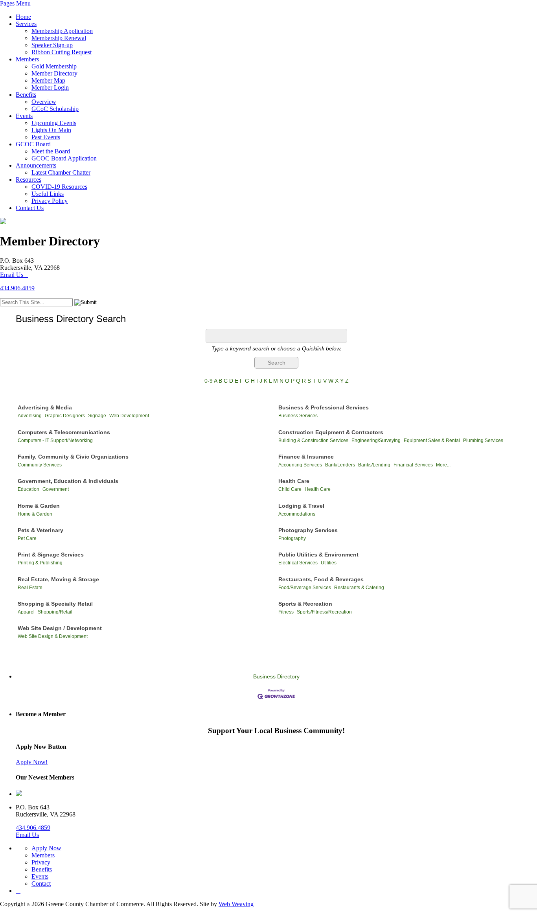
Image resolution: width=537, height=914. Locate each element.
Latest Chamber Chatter (60, 172)
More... (443, 465)
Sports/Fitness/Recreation (324, 612)
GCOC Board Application (64, 158)
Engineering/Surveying (376, 440)
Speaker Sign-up (52, 45)
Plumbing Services (483, 440)
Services (26, 23)
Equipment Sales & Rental (432, 440)
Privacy (40, 862)
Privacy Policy (49, 200)
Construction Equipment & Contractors (330, 432)
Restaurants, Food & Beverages (321, 579)
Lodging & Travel (301, 506)
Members (27, 59)
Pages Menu (15, 3)
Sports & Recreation (305, 604)
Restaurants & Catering (359, 587)
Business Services (298, 415)
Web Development (129, 415)
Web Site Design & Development (53, 636)
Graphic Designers (65, 415)
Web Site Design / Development (60, 628)
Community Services (40, 465)
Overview (43, 101)
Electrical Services (298, 563)
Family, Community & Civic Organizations (73, 456)
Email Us (11, 274)
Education (28, 489)
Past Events (45, 137)
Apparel (26, 612)
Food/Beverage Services (304, 587)
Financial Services (413, 465)
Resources (28, 179)
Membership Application (62, 31)
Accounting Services (300, 465)
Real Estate (30, 587)
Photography (292, 538)
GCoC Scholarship (55, 108)
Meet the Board (50, 151)
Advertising (30, 415)
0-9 (208, 381)
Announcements (36, 165)
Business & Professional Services (323, 407)
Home (23, 16)
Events (24, 115)
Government (55, 489)
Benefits (26, 94)
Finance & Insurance (306, 456)
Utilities (329, 563)
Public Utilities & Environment (318, 554)
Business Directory (276, 676)
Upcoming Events (53, 123)
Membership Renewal (58, 38)
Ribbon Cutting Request (61, 52)
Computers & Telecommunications (64, 432)
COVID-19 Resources (59, 186)
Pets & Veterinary (40, 530)
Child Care (290, 489)
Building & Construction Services (313, 440)
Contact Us (30, 208)
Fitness (286, 612)
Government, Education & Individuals (68, 481)
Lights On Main (51, 130)
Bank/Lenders (340, 465)
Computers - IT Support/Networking (55, 440)
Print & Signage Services (51, 554)
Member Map (48, 80)
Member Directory (54, 73)
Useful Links (47, 193)
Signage (97, 415)
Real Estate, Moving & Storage (58, 579)
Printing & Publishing (40, 563)
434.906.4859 (17, 288)
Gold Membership (54, 66)
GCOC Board (33, 144)
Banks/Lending (374, 465)
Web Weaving (236, 904)
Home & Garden (39, 506)
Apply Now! (32, 762)
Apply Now (46, 848)
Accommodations (296, 514)
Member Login (50, 87)
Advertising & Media (45, 407)
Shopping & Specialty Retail (55, 604)
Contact (41, 883)
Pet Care (27, 538)
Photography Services (308, 530)
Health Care (293, 481)
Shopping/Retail (55, 612)
